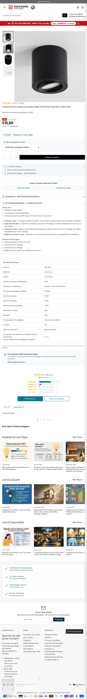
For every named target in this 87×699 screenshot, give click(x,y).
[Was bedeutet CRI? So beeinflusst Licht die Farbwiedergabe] (17, 451)
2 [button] (40, 420)
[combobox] (35, 15)
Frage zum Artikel (23, 188)
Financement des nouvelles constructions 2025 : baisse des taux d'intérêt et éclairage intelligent (48, 512)
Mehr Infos (5, 347)
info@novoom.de (10, 671)
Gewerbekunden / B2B (31, 652)
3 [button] (44, 420)
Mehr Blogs (77, 437)
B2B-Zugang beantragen (17, 362)
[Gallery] (43, 66)
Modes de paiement (30, 643)
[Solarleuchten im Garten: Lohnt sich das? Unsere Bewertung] (17, 494)
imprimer (48, 637)
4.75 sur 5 (49, 375)
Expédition (27, 640)
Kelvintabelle (28, 649)
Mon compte (28, 637)
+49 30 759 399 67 (43, 2)
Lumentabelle (28, 646)
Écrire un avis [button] (30, 399)
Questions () (18, 407)
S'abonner (59, 619)
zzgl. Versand (14, 126)
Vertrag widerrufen (74, 631)
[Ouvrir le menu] (4, 7)
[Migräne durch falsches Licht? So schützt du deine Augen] (17, 537)
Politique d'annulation (53, 646)
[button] (6, 103)
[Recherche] (64, 15)
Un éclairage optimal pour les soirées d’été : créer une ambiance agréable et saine (48, 553)
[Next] (82, 66)
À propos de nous (51, 635)
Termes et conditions (53, 640)
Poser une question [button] (56, 399)
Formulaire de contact (31, 635)
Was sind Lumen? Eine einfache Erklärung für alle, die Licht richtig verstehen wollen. (48, 468)
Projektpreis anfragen (63, 188)
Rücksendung (50, 654)
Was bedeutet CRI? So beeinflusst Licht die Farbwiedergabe (16, 468)
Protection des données (54, 643)
